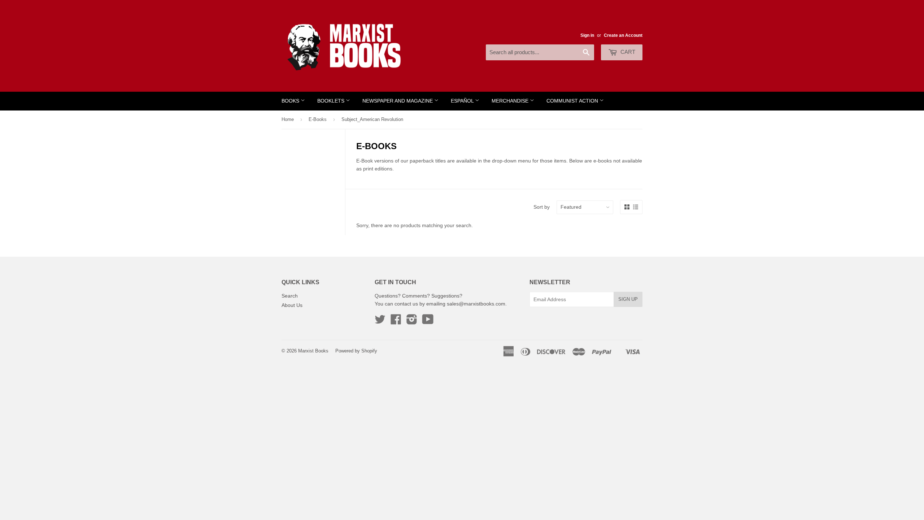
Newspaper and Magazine (398, 101)
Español (463, 101)
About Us (292, 305)
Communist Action (573, 101)
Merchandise (511, 101)
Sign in (587, 35)
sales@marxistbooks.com (476, 304)
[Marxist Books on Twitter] (380, 322)
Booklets (331, 101)
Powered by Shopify (356, 351)
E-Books (318, 119)
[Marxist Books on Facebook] (396, 322)
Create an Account (623, 35)
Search (290, 296)
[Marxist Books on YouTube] (427, 322)
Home (288, 119)
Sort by (541, 207)
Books (291, 101)
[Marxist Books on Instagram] (411, 322)
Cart (627, 52)
